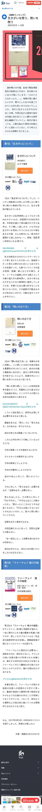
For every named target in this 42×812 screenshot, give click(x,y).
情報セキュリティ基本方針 (11, 790)
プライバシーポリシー (9, 784)
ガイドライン (6, 795)
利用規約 (4, 779)
